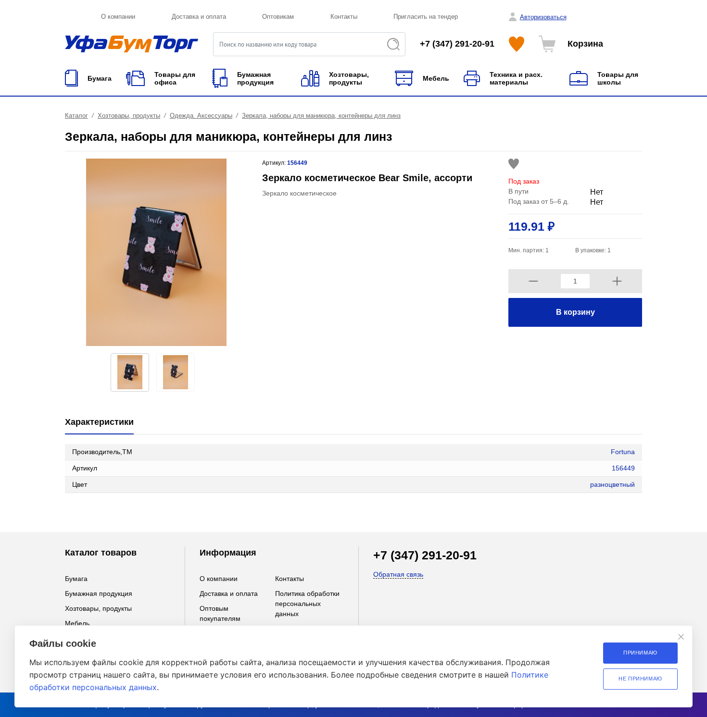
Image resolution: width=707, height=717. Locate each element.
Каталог (76, 115)
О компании (118, 16)
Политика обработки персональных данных (307, 604)
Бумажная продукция (98, 593)
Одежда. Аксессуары (201, 115)
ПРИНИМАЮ (640, 652)
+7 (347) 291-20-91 (457, 44)
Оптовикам (278, 16)
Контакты (343, 16)
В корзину (575, 312)
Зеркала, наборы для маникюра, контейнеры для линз (321, 115)
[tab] (99, 422)
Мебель (77, 623)
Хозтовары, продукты (129, 115)
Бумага (76, 578)
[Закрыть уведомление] (681, 637)
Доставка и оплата (199, 16)
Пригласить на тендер (425, 16)
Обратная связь (398, 574)
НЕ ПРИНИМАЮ (640, 678)
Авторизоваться (543, 17)
